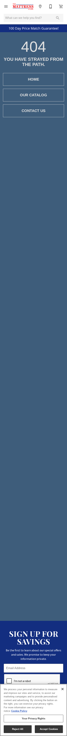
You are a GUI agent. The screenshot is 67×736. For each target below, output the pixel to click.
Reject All (17, 729)
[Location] (40, 6)
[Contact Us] (50, 6)
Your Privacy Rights (33, 718)
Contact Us (33, 111)
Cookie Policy (19, 711)
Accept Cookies (49, 729)
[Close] (62, 689)
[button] (5, 6)
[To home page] (23, 6)
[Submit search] (58, 18)
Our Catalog (33, 95)
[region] (33, 710)
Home (33, 79)
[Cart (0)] (61, 6)
